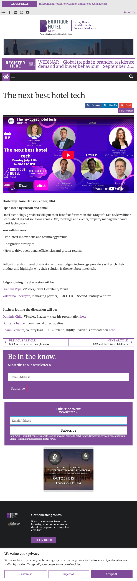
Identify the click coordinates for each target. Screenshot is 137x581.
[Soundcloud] (3, 12)
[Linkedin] (15, 12)
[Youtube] (27, 12)
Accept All (112, 574)
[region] (68, 564)
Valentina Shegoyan (16, 296)
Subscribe (129, 12)
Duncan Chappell (14, 323)
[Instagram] (21, 12)
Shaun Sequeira (13, 330)
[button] (13, 77)
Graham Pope (12, 289)
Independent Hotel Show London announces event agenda (73, 3)
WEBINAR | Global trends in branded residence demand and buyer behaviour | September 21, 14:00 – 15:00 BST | (86, 64)
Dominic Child (12, 316)
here (83, 316)
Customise (25, 574)
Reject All (68, 574)
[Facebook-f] (9, 12)
